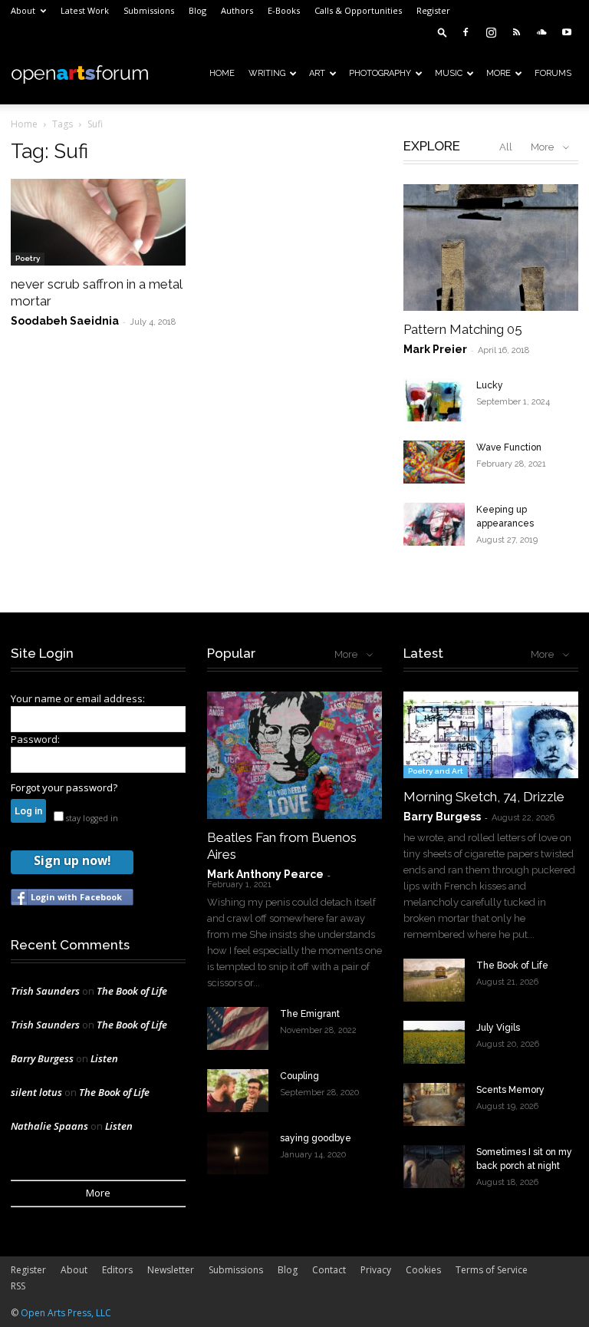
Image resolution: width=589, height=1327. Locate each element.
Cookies (423, 1269)
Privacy (375, 1269)
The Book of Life (132, 991)
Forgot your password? (64, 787)
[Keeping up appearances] (434, 524)
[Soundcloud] (541, 32)
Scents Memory (510, 1089)
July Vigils (498, 1027)
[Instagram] (490, 32)
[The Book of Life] (434, 980)
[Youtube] (566, 32)
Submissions (148, 10)
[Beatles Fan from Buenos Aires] (294, 755)
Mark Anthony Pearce (265, 874)
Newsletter (170, 1269)
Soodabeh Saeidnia (65, 321)
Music (448, 73)
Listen (104, 1058)
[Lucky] (434, 399)
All (505, 147)
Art (317, 73)
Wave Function (508, 447)
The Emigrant (310, 1013)
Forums (553, 73)
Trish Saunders (45, 991)
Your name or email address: (78, 698)
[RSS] (516, 32)
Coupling (299, 1076)
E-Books (284, 10)
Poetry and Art (435, 771)
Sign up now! (72, 860)
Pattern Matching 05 (462, 329)
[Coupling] (237, 1090)
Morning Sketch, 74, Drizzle (483, 796)
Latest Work (85, 10)
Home (222, 73)
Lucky (489, 385)
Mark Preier (435, 349)
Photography (380, 73)
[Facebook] (465, 32)
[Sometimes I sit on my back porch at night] (434, 1166)
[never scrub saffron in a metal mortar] (98, 222)
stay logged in (91, 818)
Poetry (27, 258)
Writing (266, 73)
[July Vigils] (434, 1042)
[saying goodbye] (237, 1152)
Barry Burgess (42, 1058)
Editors (117, 1269)
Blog (197, 10)
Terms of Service (492, 1269)
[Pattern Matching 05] (490, 247)
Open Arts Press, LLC (66, 1312)
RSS (18, 1285)
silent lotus (36, 1092)
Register (433, 10)
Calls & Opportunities (358, 10)
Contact (329, 1269)
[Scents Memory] (434, 1104)
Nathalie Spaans (49, 1126)
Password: (35, 739)
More (498, 73)
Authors (237, 10)
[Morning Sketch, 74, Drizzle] (490, 735)
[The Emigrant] (237, 1028)
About (23, 10)
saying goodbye (315, 1138)
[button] (442, 32)
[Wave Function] (434, 462)
